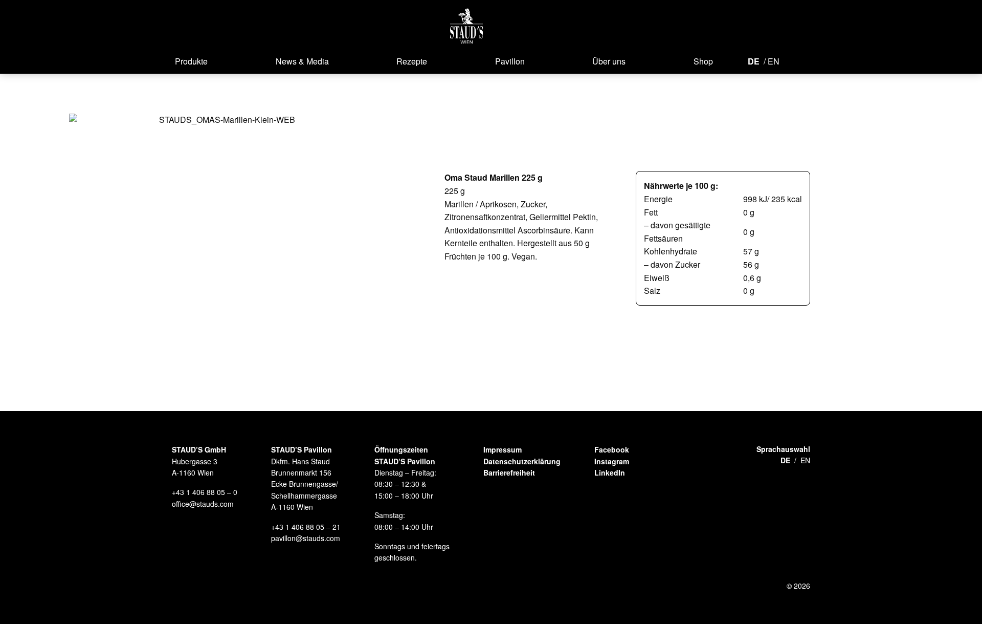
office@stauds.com (203, 504)
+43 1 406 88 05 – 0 (204, 492)
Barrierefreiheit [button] (509, 472)
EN (773, 61)
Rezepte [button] (411, 61)
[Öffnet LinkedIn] (827, 60)
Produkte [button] (191, 61)
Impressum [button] (502, 449)
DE (754, 61)
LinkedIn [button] (609, 472)
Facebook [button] (611, 449)
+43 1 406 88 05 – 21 (306, 527)
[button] (466, 26)
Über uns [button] (609, 61)
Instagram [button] (611, 461)
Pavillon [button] (510, 61)
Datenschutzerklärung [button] (522, 461)
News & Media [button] (302, 61)
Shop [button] (703, 61)
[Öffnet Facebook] (794, 60)
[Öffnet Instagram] (809, 60)
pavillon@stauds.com (305, 538)
